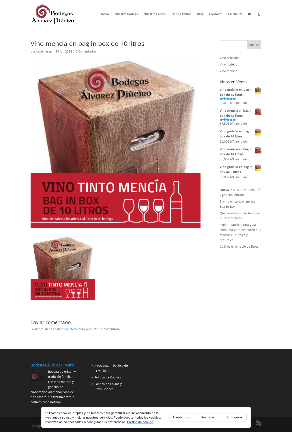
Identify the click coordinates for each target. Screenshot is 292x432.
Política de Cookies (107, 377)
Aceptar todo (181, 417)
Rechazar (208, 417)
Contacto (216, 14)
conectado (70, 329)
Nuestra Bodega (126, 14)
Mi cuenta (235, 14)
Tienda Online (181, 14)
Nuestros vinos (155, 14)
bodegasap (44, 51)
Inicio (105, 14)
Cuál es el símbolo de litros (239, 246)
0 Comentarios (85, 51)
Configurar (234, 417)
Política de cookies (140, 422)
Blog (200, 14)
